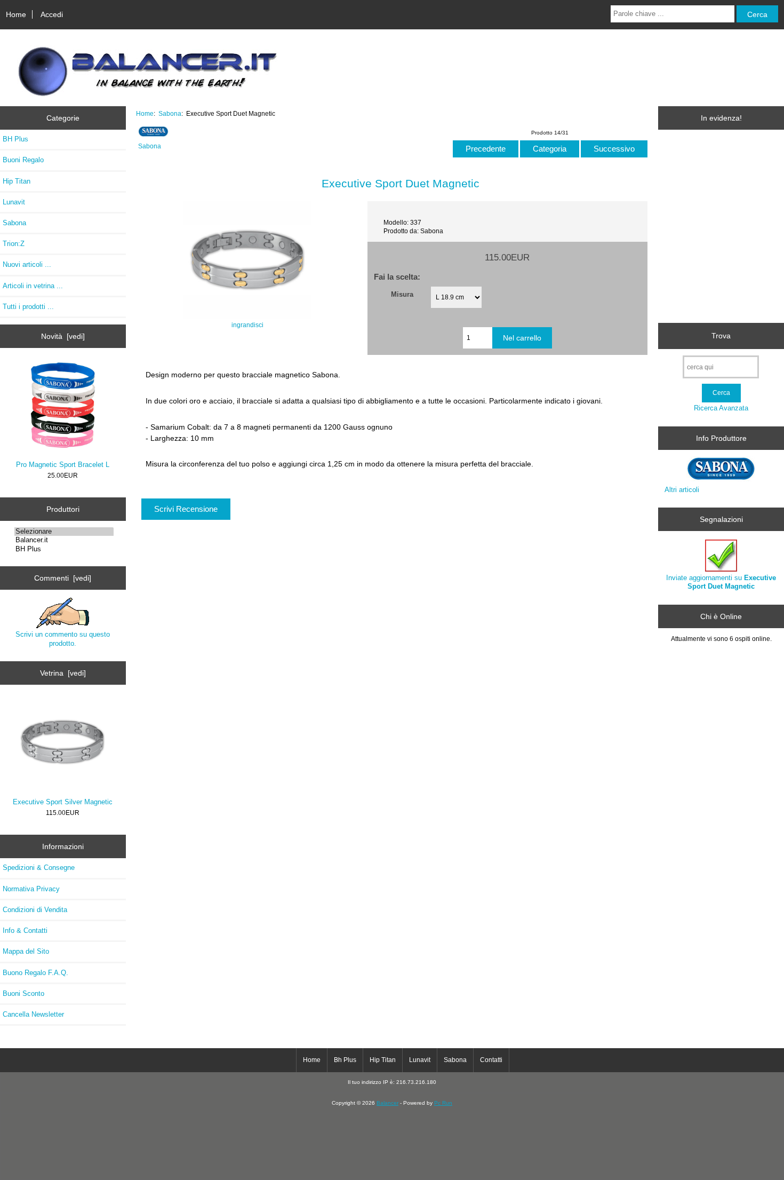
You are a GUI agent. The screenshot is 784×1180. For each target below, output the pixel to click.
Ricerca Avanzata (721, 408)
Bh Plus (345, 1060)
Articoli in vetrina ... (33, 286)
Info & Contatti (25, 930)
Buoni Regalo (23, 160)
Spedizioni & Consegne (39, 868)
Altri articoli (682, 490)
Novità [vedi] (63, 336)
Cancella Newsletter (33, 1014)
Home (16, 14)
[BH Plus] (64, 549)
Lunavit (14, 202)
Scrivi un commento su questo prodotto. (62, 638)
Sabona (169, 113)
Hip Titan (16, 181)
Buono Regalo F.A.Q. (35, 973)
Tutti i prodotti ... (28, 307)
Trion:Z (14, 244)
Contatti (491, 1060)
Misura (402, 294)
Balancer (387, 1103)
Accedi (52, 14)
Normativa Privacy (31, 889)
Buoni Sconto (23, 993)
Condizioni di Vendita (35, 910)
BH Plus (15, 139)
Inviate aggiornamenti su (721, 582)
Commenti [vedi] (62, 578)
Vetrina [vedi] (63, 673)
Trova (721, 335)
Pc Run (443, 1103)
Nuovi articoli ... (27, 264)
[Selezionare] (64, 531)
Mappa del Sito (26, 951)
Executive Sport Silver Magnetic (63, 802)
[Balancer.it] (64, 540)
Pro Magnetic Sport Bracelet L (62, 465)
